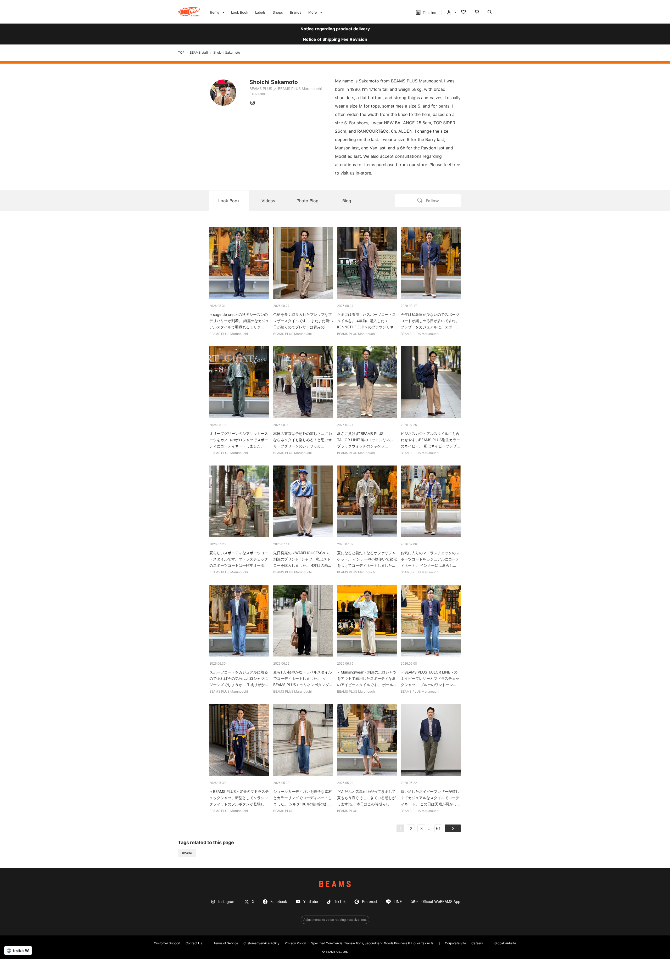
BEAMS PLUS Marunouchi (300, 88)
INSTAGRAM (252, 103)
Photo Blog (308, 200)
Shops (278, 12)
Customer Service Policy (261, 943)
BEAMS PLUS (260, 88)
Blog (346, 200)
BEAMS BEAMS (189, 11)
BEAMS (335, 884)
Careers (477, 943)
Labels (260, 12)
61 (438, 829)
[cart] (476, 12)
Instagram (227, 902)
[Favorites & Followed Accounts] (463, 12)
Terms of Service (226, 943)
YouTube (310, 902)
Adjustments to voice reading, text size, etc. (335, 920)
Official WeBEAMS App (440, 902)
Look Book (239, 12)
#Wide (187, 853)
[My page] (451, 12)
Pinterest (369, 902)
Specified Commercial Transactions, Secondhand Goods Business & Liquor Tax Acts (372, 943)
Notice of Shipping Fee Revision (335, 39)
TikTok (340, 902)
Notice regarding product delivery (335, 28)
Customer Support (167, 943)
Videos (268, 200)
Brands (295, 12)
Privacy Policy (295, 943)
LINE (398, 902)
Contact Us (194, 943)
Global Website (505, 943)
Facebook (278, 902)
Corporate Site (455, 943)
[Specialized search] (490, 12)
